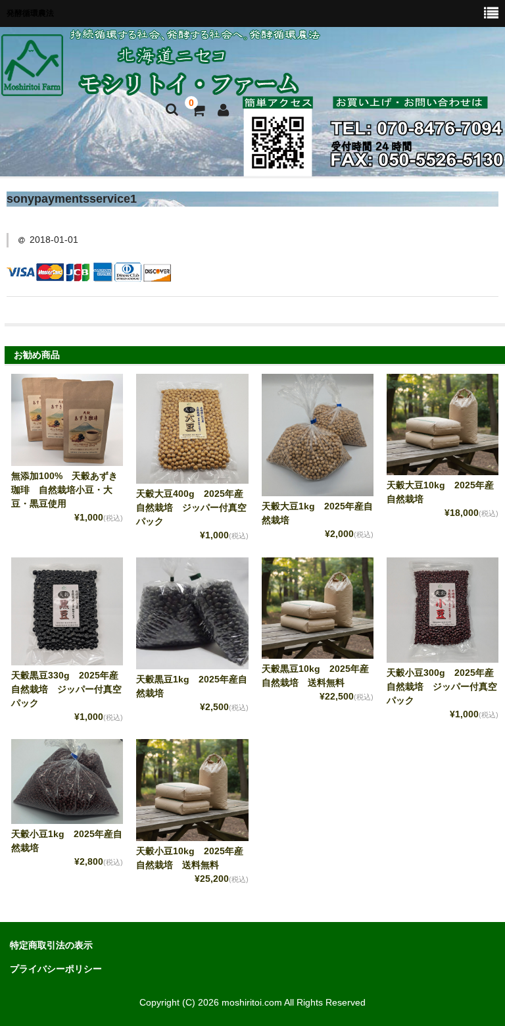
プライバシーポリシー (56, 968)
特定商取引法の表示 (51, 945)
